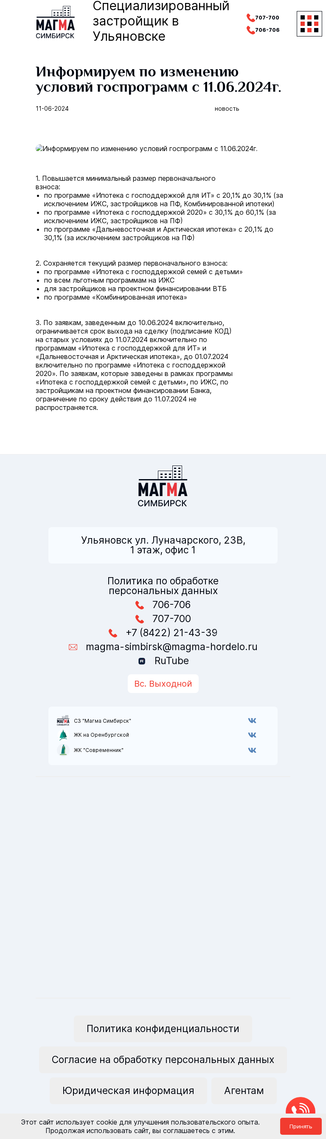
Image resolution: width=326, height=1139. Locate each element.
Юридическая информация (128, 1091)
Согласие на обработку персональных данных (163, 1060)
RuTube (172, 661)
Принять (300, 1126)
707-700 (267, 17)
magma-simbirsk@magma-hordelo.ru (172, 647)
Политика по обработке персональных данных (163, 586)
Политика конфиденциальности (163, 1029)
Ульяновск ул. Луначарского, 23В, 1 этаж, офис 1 (163, 545)
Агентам (244, 1091)
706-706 (267, 30)
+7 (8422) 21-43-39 (171, 633)
